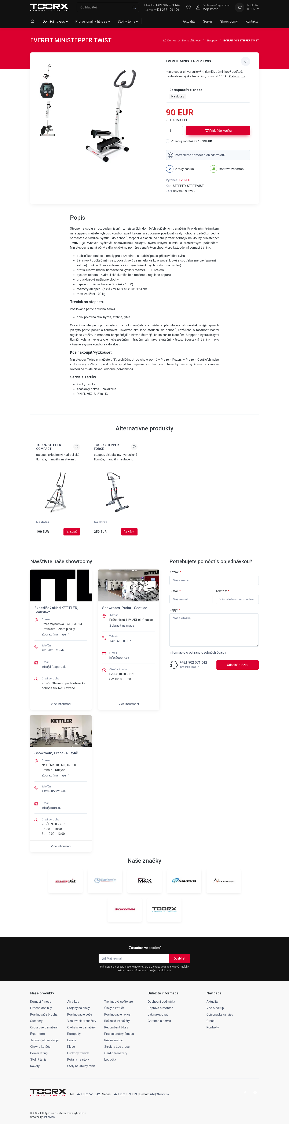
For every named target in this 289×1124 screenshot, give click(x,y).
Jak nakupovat (158, 1014)
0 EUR (252, 7)
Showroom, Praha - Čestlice (124, 608)
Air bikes (73, 1002)
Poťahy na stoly (78, 1059)
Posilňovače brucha (44, 1014)
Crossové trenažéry (44, 1027)
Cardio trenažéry (115, 1053)
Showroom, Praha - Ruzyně (56, 753)
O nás (210, 1021)
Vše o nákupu (216, 1008)
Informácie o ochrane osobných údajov (197, 652)
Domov (171, 40)
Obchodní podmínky (161, 1002)
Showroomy (229, 21)
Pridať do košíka (220, 131)
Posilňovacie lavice (117, 1014)
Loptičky (110, 1059)
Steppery (211, 40)
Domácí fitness (54, 21)
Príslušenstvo (113, 1040)
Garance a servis (159, 1021)
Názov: (175, 572)
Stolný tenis (126, 21)
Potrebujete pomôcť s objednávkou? (200, 155)
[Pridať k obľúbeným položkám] (245, 61)
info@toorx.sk (159, 1094)
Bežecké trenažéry (117, 1021)
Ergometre (37, 1034)
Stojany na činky (78, 1008)
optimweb (49, 1117)
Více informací (61, 704)
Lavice (71, 1040)
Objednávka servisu (219, 1014)
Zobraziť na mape (54, 634)
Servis (208, 21)
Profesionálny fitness (91, 21)
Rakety (35, 1066)
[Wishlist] (188, 7)
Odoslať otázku (237, 665)
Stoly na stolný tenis (81, 1066)
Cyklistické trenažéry (81, 1027)
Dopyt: (174, 610)
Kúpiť (73, 531)
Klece (71, 1047)
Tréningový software (118, 1002)
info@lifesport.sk (54, 667)
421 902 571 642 (53, 650)
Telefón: (222, 591)
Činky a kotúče (114, 1008)
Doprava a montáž (160, 1008)
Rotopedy (74, 1034)
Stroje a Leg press (117, 1047)
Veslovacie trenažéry (81, 1021)
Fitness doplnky (41, 1008)
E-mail (175, 591)
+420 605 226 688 (54, 791)
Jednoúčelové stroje (44, 1040)
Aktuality (189, 21)
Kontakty (251, 21)
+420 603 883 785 (121, 641)
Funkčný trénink (78, 1053)
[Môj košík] (239, 7)
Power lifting (39, 1053)
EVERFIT (185, 180)
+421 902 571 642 (162, 5)
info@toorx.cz (119, 658)
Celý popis (237, 76)
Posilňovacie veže (79, 1014)
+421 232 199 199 (166, 10)
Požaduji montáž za (191, 141)
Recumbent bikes (116, 1027)
